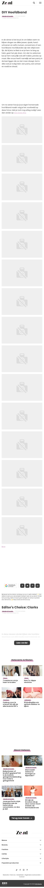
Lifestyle (5, 858)
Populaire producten (10, 863)
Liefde (4, 854)
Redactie (6, 875)
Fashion (5, 849)
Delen (22, 586)
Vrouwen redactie (13, 18)
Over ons (13, 875)
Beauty (5, 845)
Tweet (27, 586)
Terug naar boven (20, 818)
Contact (21, 877)
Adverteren (20, 875)
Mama (4, 840)
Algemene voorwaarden (32, 875)
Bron (3, 546)
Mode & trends (7, 16)
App (37, 586)
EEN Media (38, 884)
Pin (32, 586)
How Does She (20, 113)
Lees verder (22, 642)
